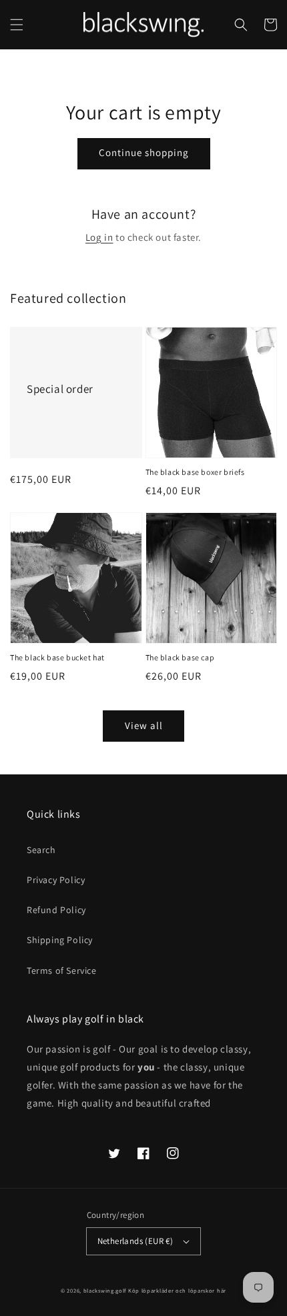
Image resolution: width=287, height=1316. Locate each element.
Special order (60, 389)
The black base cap (180, 657)
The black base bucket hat (57, 657)
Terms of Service (62, 970)
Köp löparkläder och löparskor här (177, 1290)
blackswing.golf (105, 1290)
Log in (99, 237)
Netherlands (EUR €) (135, 1241)
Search (41, 850)
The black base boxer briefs (195, 472)
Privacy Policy (56, 880)
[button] (16, 24)
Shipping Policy (60, 940)
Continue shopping (144, 152)
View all (144, 725)
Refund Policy (56, 910)
